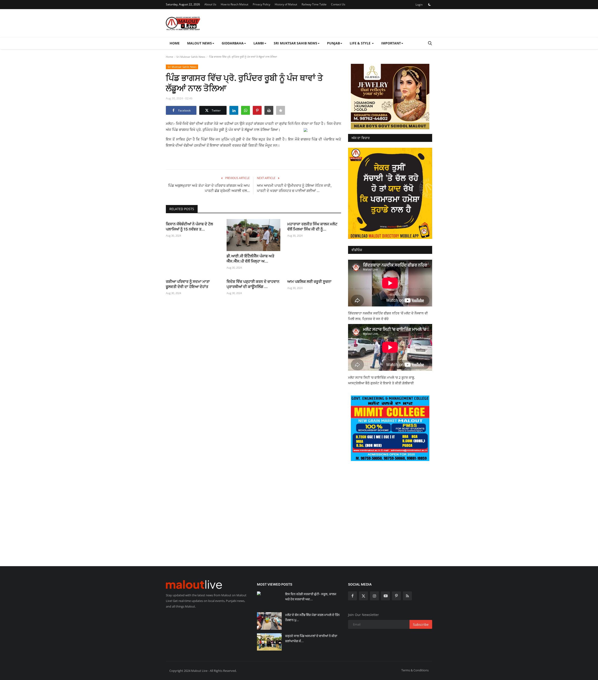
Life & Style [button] (360, 43)
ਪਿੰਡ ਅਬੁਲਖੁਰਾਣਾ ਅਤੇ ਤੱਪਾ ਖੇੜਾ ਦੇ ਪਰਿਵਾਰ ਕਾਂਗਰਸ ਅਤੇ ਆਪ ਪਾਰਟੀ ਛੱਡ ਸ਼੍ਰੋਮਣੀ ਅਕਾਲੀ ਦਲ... (209, 188)
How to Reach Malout (234, 4)
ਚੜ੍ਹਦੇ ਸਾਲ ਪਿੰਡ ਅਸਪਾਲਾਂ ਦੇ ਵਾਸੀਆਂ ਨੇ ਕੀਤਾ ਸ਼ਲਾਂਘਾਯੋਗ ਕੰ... (311, 638)
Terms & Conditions (415, 670)
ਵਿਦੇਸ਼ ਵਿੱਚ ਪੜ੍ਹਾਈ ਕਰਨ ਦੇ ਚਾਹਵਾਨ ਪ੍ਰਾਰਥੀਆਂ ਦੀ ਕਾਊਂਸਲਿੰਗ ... (253, 284)
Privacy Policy (261, 4)
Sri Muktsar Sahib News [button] (295, 43)
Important (391, 43)
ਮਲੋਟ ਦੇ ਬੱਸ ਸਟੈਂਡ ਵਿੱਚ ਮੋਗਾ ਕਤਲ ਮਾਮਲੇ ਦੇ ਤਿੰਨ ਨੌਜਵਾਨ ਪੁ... (312, 617)
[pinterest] (396, 595)
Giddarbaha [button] (233, 43)
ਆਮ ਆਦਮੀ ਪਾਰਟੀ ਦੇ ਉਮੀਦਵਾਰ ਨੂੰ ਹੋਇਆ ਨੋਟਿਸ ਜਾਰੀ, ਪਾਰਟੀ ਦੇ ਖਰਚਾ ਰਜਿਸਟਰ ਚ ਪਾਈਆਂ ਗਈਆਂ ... (294, 188)
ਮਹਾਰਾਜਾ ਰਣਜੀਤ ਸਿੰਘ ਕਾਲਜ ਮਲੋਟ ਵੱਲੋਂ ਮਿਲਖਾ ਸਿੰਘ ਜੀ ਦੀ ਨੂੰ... (312, 226)
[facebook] (352, 595)
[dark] (429, 4)
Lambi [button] (258, 43)
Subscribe (421, 624)
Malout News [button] (199, 43)
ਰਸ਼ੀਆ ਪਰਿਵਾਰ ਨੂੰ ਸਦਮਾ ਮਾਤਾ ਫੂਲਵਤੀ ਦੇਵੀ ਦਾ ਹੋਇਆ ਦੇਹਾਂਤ (188, 284)
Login (419, 5)
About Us (210, 4)
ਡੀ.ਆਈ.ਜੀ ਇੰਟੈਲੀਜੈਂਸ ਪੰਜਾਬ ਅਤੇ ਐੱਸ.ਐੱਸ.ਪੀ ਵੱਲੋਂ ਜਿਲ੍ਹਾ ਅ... (250, 258)
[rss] (407, 595)
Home (175, 43)
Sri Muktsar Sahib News (190, 56)
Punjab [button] (333, 43)
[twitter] (363, 595)
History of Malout (286, 4)
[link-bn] (390, 96)
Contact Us (338, 4)
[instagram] (374, 595)
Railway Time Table (314, 4)
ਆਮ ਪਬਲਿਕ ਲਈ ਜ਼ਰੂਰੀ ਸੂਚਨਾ (309, 281)
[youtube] (385, 595)
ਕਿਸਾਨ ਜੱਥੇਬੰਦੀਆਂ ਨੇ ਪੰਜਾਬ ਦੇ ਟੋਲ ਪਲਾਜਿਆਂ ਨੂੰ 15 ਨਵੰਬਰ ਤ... (189, 226)
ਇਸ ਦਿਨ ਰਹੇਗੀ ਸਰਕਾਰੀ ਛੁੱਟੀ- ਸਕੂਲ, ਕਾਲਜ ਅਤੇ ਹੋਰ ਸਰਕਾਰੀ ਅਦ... (310, 596)
